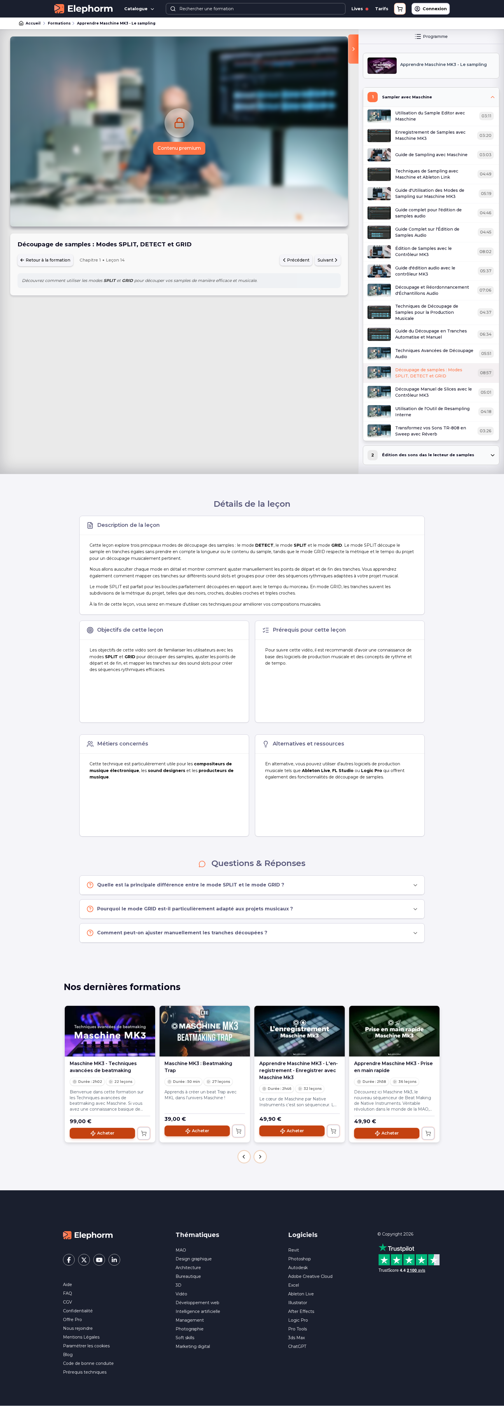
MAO (181, 1250)
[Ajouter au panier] (143, 1133)
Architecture (188, 1267)
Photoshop (299, 1259)
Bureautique (188, 1276)
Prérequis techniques (84, 1372)
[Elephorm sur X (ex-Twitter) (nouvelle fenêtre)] (84, 1260)
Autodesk (298, 1267)
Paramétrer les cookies (86, 1345)
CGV (67, 1302)
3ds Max (296, 1337)
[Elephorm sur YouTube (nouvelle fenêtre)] (99, 1260)
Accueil (33, 23)
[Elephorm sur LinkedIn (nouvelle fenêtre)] (114, 1260)
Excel (293, 1285)
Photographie (190, 1329)
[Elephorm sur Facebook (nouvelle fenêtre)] (69, 1260)
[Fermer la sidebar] (353, 49)
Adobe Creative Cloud (310, 1276)
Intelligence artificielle (198, 1311)
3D (178, 1285)
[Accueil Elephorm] (88, 1234)
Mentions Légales (81, 1337)
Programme (435, 36)
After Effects (301, 1311)
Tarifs (381, 8)
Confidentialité (78, 1310)
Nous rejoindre (78, 1328)
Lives (357, 8)
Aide (67, 1284)
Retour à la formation (47, 260)
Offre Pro (72, 1319)
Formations (59, 23)
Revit (293, 1250)
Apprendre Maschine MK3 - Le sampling (116, 23)
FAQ (67, 1293)
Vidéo (181, 1294)
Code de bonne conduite (88, 1363)
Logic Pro (298, 1320)
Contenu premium (179, 148)
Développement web (197, 1302)
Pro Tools (297, 1329)
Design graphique (194, 1259)
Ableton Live (301, 1294)
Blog (68, 1354)
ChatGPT (297, 1346)
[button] (244, 1157)
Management (190, 1320)
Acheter (105, 1133)
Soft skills (185, 1337)
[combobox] (256, 9)
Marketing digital (193, 1346)
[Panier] (400, 9)
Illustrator (297, 1302)
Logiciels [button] (303, 1234)
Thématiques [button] (197, 1234)
